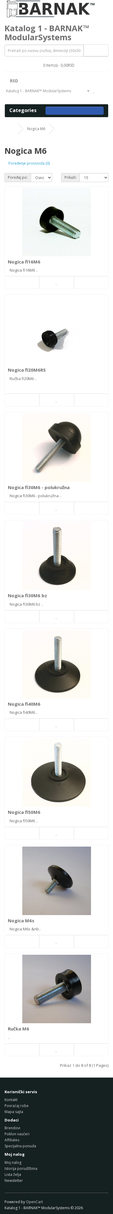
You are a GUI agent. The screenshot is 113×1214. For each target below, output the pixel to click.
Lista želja (13, 1174)
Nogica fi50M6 (24, 812)
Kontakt (11, 1099)
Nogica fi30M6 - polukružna (39, 487)
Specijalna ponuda (20, 1146)
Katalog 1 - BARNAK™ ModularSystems (47, 33)
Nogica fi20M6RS (27, 370)
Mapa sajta (14, 1111)
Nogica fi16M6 (24, 262)
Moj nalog (13, 1162)
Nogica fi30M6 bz (27, 595)
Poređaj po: (18, 177)
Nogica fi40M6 (24, 704)
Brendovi (12, 1127)
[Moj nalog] (85, 90)
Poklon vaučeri (17, 1133)
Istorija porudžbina (21, 1168)
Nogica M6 (36, 128)
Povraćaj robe (17, 1105)
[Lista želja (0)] (94, 90)
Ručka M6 (18, 1029)
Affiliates (12, 1139)
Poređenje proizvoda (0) (29, 163)
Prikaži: (70, 177)
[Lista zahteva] (100, 90)
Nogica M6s (21, 920)
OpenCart (34, 1201)
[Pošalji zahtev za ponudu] (7, 96)
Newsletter (14, 1180)
